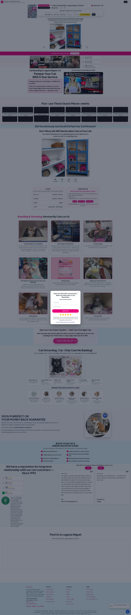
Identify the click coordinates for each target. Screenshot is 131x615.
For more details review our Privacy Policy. (65, 322)
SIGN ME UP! (65, 311)
